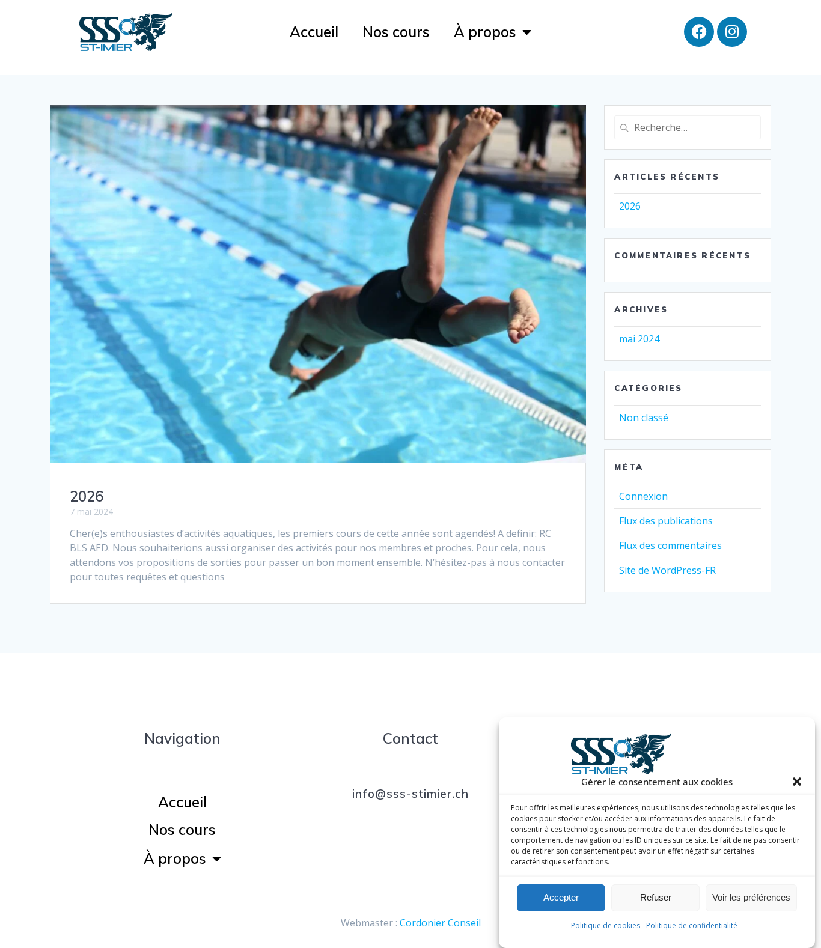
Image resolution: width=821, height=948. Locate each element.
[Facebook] (699, 32)
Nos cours (396, 32)
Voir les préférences (751, 898)
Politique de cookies (605, 925)
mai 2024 (639, 338)
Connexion (643, 496)
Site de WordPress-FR (667, 570)
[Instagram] (732, 32)
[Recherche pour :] (687, 127)
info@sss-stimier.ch (410, 793)
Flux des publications (666, 520)
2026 (86, 496)
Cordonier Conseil (440, 922)
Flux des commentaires (670, 545)
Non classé (643, 417)
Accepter (561, 898)
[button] (797, 782)
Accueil (314, 32)
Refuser (655, 898)
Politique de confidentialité (691, 925)
